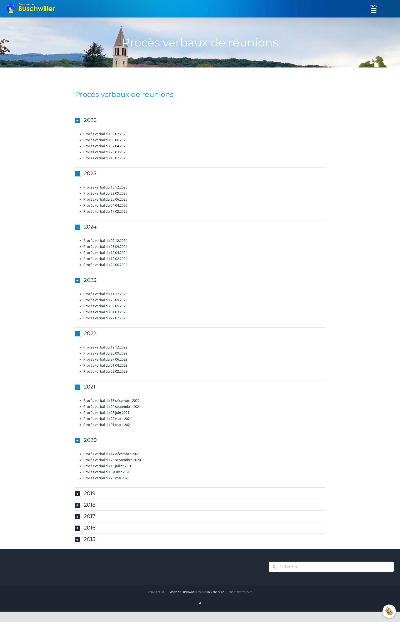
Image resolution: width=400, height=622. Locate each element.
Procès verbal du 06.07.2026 (105, 134)
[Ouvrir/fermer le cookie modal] (389, 611)
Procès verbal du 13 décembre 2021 (111, 400)
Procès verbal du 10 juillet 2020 (107, 466)
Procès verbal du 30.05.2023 (105, 306)
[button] (200, 120)
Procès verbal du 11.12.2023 (105, 294)
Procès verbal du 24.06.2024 (105, 264)
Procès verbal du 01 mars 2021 (107, 424)
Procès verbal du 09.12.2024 (105, 240)
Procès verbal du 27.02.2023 (105, 318)
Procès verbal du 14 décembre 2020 (111, 454)
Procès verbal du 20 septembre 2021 (112, 406)
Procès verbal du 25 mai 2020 (106, 478)
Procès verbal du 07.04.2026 (105, 146)
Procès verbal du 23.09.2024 (105, 246)
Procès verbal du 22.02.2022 (105, 371)
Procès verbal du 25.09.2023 (105, 300)
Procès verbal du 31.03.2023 (105, 312)
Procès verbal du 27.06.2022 (105, 359)
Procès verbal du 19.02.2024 (105, 258)
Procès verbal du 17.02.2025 (105, 211)
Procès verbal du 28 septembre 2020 (112, 460)
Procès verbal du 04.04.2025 (105, 205)
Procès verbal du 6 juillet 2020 (106, 472)
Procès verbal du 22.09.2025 (105, 193)
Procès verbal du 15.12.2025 (105, 187)
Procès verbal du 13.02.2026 (105, 158)
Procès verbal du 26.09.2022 (105, 353)
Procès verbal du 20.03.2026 (105, 152)
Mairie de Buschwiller (182, 592)
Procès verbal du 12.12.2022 (105, 347)
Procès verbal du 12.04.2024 (105, 252)
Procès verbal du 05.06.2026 (105, 140)
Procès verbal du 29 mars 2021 (107, 418)
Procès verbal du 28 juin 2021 (106, 412)
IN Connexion (215, 592)
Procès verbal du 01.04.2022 (105, 365)
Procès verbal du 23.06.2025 (105, 199)
